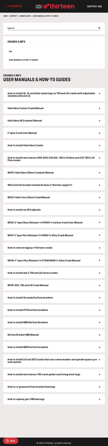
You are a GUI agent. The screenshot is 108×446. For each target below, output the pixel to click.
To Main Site (14, 6)
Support (13, 16)
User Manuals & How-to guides (45, 16)
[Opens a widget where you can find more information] (10, 441)
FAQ (10, 52)
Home (5, 16)
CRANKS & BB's (25, 16)
